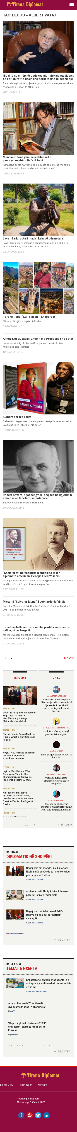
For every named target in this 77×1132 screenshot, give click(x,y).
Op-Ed (56, 677)
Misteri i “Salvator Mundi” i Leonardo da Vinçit (34, 601)
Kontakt (42, 1084)
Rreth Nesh (25, 1084)
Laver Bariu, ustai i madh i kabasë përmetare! (33, 238)
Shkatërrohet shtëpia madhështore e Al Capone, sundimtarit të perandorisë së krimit (48, 983)
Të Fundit (19, 677)
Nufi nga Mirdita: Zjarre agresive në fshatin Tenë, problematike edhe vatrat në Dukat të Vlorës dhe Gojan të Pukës (18, 798)
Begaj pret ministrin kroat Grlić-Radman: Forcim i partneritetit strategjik (44, 915)
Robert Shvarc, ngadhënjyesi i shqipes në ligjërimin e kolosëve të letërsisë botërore (37, 496)
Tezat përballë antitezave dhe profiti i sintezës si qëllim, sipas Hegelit (36, 629)
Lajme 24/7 (6, 1084)
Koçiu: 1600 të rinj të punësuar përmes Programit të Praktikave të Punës (19, 755)
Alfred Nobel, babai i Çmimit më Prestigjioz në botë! (38, 338)
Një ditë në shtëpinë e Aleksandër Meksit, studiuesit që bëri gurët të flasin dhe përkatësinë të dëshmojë (38, 77)
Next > (69, 658)
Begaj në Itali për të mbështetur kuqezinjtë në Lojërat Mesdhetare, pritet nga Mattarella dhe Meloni (19, 717)
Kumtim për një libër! (17, 417)
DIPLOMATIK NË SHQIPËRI (29, 855)
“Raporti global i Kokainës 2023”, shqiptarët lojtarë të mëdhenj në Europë (27, 1027)
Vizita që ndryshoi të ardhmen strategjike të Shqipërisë (56, 780)
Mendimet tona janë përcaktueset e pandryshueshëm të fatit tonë (27, 159)
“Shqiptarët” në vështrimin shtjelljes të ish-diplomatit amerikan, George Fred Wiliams (32, 574)
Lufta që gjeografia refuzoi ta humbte (56, 756)
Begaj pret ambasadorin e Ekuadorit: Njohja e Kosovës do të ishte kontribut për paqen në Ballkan (48, 872)
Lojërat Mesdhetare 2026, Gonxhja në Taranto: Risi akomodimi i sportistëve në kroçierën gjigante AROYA (17, 775)
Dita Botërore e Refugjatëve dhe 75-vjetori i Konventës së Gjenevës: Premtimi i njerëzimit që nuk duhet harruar (56, 705)
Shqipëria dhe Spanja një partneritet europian (56, 733)
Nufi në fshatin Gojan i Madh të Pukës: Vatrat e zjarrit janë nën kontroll (19, 737)
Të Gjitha (29, 825)
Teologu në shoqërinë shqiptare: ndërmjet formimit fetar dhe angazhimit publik (56, 806)
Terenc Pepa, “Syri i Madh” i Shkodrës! (29, 316)
